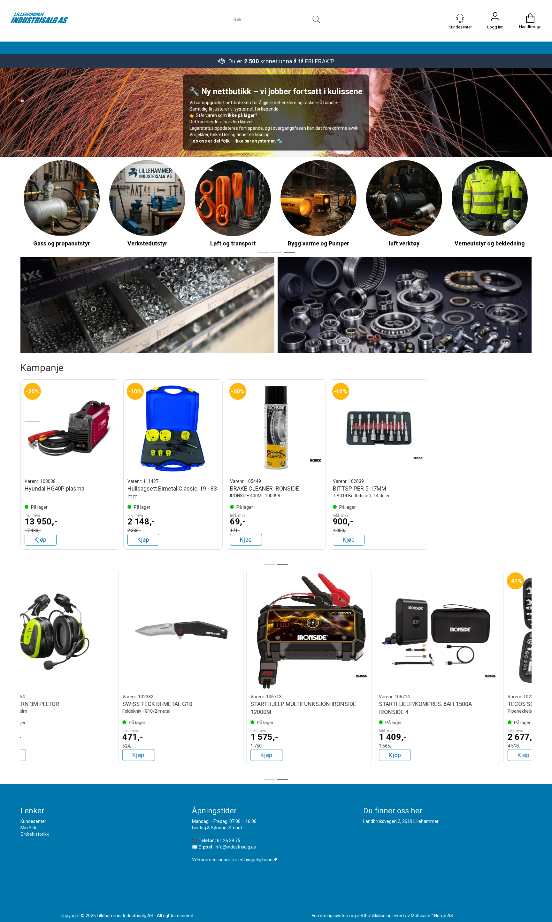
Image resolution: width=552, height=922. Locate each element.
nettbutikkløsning (374, 915)
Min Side (29, 827)
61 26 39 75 (228, 840)
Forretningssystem (331, 915)
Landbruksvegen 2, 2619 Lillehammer (401, 821)
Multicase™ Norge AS (432, 915)
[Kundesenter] (460, 18)
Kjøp (40, 539)
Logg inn (495, 18)
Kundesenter (33, 821)
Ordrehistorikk (34, 834)
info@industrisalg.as (235, 846)
